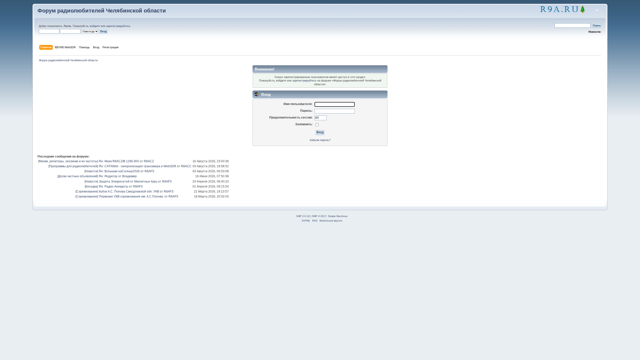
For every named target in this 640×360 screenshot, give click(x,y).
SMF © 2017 (319, 216)
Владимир (129, 176)
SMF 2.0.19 (303, 216)
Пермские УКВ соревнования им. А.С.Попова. (131, 196)
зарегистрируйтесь (118, 26)
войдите (95, 26)
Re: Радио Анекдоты (113, 186)
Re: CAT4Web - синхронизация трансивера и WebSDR (137, 166)
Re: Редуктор (108, 176)
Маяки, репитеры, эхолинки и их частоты (68, 161)
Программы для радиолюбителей (73, 166)
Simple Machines (338, 216)
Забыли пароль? (320, 140)
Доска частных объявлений (77, 176)
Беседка (91, 186)
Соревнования (86, 191)
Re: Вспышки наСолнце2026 (119, 171)
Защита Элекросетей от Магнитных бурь (128, 181)
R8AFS (149, 171)
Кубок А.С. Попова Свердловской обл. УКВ (129, 191)
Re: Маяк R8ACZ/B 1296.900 (119, 161)
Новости (91, 171)
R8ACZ (149, 161)
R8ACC (186, 166)
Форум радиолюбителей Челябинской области (102, 11)
